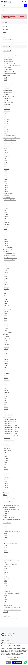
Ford (5, 79)
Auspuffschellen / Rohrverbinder (12, 607)
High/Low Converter (9, 440)
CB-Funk (5, 494)
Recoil (5, 115)
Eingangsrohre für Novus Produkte (12, 609)
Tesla (5, 189)
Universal (6, 82)
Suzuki (6, 187)
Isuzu (5, 162)
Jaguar (6, 293)
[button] (20, 1)
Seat (5, 181)
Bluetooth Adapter (7, 84)
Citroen (6, 152)
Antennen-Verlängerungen (10, 55)
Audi (5, 148)
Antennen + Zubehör (8, 53)
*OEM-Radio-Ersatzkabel (10, 255)
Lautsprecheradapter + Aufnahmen (11, 137)
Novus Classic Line (7, 525)
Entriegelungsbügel (7, 90)
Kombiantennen (8, 69)
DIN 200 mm (7, 127)
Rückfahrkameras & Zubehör (10, 507)
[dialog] (14, 654)
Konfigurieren (13, 659)
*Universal (7, 88)
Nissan (6, 173)
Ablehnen (8, 662)
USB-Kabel (6, 111)
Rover (5, 315)
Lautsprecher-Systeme (9, 135)
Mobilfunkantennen (9, 71)
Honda (6, 214)
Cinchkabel (7, 108)
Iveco (5, 218)
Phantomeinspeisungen (10, 73)
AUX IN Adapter (6, 75)
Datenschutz (17, 657)
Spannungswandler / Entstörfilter (11, 435)
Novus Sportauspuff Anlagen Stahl (11, 560)
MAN (5, 375)
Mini (5, 171)
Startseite (5, 26)
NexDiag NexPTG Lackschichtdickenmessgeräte (10, 617)
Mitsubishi (7, 224)
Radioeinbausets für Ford (10, 425)
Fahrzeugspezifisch (9, 501)
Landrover (6, 373)
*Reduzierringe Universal (10, 144)
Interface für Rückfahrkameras (11, 509)
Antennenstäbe (8, 59)
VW (5, 489)
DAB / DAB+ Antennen (9, 63)
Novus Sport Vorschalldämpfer (10, 543)
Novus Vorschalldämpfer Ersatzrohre (11, 593)
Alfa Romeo (7, 146)
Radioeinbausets (7, 417)
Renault (6, 179)
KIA (5, 220)
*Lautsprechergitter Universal (11, 142)
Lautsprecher (6, 113)
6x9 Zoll (6, 133)
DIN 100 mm (7, 121)
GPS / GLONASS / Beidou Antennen (12, 65)
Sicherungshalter (8, 102)
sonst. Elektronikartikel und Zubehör (11, 519)
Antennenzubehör (8, 61)
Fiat (5, 158)
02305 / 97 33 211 (10, 643)
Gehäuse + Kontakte (7, 92)
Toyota (6, 191)
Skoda (5, 183)
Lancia (6, 166)
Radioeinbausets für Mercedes (11, 427)
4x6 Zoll (6, 129)
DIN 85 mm (7, 119)
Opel (5, 175)
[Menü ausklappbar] (2, 1)
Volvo (5, 330)
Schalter (6, 100)
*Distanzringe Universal (10, 139)
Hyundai (6, 216)
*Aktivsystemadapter (9, 253)
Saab (5, 398)
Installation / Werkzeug (8, 96)
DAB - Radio (5, 497)
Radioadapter (6, 251)
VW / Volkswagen (8, 193)
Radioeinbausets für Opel (10, 429)
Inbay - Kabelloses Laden (9, 499)
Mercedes (6, 168)
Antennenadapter (8, 57)
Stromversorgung (7, 515)
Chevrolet (6, 268)
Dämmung (6, 98)
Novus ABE (5, 611)
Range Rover (7, 392)
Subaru (6, 185)
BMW (5, 77)
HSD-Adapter (6, 94)
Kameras (6, 511)
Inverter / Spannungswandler (11, 442)
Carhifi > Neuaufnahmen (10, 419)
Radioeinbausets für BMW (10, 421)
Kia (5, 164)
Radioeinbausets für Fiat (10, 423)
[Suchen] (25, 5)
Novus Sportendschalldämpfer (10, 564)
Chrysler (6, 270)
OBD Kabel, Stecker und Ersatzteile (11, 505)
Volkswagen (7, 591)
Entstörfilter (7, 437)
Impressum (10, 657)
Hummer (6, 286)
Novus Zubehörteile (7, 605)
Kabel (4, 106)
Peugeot (6, 177)
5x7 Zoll (6, 131)
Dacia (5, 154)
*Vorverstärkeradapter (9, 260)
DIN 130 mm (7, 123)
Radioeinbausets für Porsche (11, 431)
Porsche (6, 390)
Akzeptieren (17, 662)
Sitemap (5, 37)
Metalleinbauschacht (8, 249)
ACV (5, 117)
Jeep (5, 295)
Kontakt (4, 31)
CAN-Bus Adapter (7, 86)
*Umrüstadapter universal (10, 257)
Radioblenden (6, 334)
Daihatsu (6, 156)
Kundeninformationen (8, 39)
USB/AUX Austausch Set (8, 444)
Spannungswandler (9, 517)
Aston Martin (7, 450)
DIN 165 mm (7, 125)
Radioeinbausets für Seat (10, 433)
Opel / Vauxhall (8, 309)
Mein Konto (5, 29)
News (4, 34)
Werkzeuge (7, 104)
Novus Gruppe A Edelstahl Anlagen (11, 531)
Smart (5, 322)
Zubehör (6, 513)
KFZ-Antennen (7, 67)
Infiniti (6, 291)
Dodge (6, 278)
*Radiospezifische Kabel (10, 199)
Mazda (6, 301)
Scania (6, 235)
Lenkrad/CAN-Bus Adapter (9, 197)
